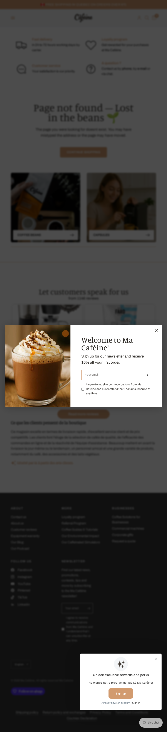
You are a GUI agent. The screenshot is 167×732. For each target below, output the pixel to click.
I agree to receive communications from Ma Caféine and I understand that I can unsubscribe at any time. (118, 389)
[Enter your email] (146, 375)
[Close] (156, 330)
